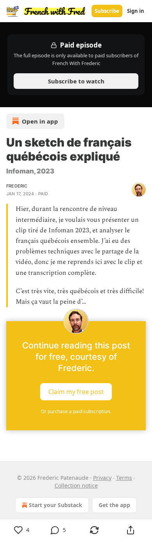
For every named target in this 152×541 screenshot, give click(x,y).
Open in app (40, 121)
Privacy (102, 477)
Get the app (114, 505)
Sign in (135, 10)
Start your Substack (55, 505)
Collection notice (76, 485)
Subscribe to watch (76, 81)
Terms (124, 477)
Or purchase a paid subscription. (76, 411)
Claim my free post (76, 391)
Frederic (17, 186)
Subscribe (107, 10)
